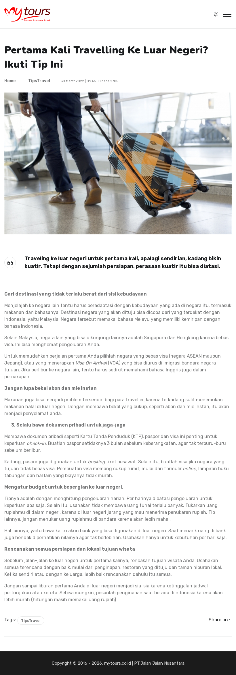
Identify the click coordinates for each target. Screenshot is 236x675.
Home (10, 80)
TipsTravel (38, 80)
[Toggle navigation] (227, 14)
